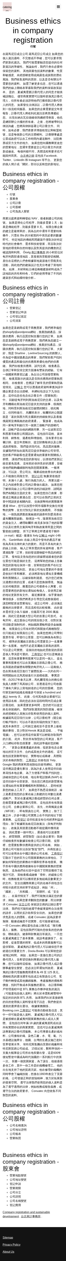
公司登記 (20, 819)
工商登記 (37, 654)
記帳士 (19, 387)
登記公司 (37, 476)
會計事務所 (38, 252)
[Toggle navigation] (58, 6)
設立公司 (24, 904)
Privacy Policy (11, 1244)
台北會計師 (27, 155)
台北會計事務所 (31, 1216)
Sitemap (8, 1237)
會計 (5, 696)
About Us (8, 1251)
